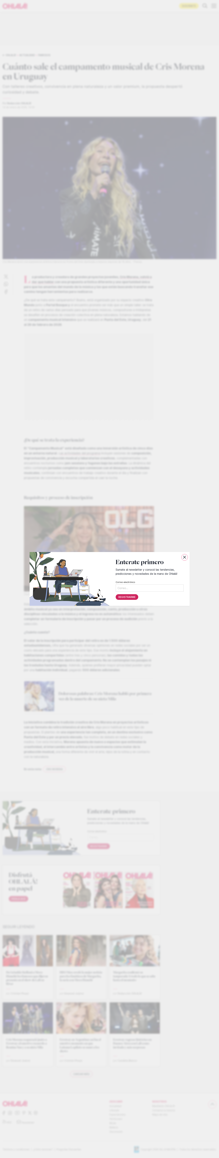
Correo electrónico (125, 582)
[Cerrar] (184, 557)
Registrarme (126, 597)
